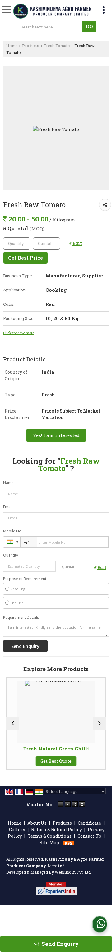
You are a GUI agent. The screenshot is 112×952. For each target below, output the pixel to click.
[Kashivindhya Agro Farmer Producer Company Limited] (52, 11)
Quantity (10, 555)
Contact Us (89, 836)
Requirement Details (21, 617)
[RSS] (68, 842)
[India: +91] (12, 542)
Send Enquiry (59, 943)
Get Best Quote (56, 761)
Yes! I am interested (56, 435)
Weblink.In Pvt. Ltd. (73, 872)
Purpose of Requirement (24, 579)
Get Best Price (25, 258)
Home (12, 45)
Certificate (89, 823)
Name (8, 482)
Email (7, 506)
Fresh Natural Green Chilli (56, 748)
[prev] (12, 723)
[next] (99, 723)
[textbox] (50, 27)
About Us (37, 823)
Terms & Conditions (50, 836)
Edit (77, 243)
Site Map (49, 842)
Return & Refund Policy (56, 829)
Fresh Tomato (57, 45)
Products (30, 45)
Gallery (17, 829)
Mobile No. (12, 531)
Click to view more (18, 332)
